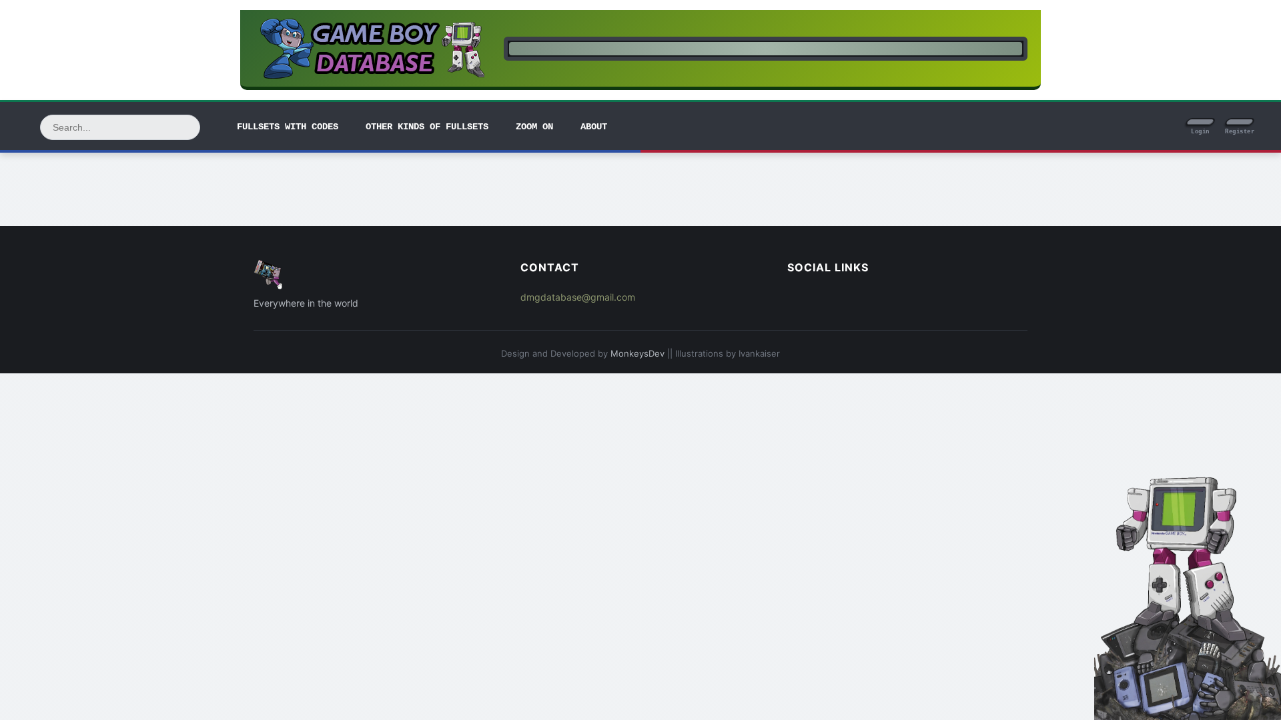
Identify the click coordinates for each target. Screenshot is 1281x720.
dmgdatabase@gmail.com (577, 297)
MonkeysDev (637, 353)
